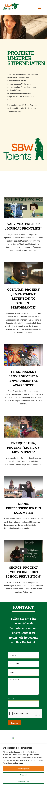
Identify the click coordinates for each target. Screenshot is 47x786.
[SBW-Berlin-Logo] (23, 738)
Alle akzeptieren (23, 769)
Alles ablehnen (23, 781)
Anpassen (23, 775)
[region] (23, 765)
